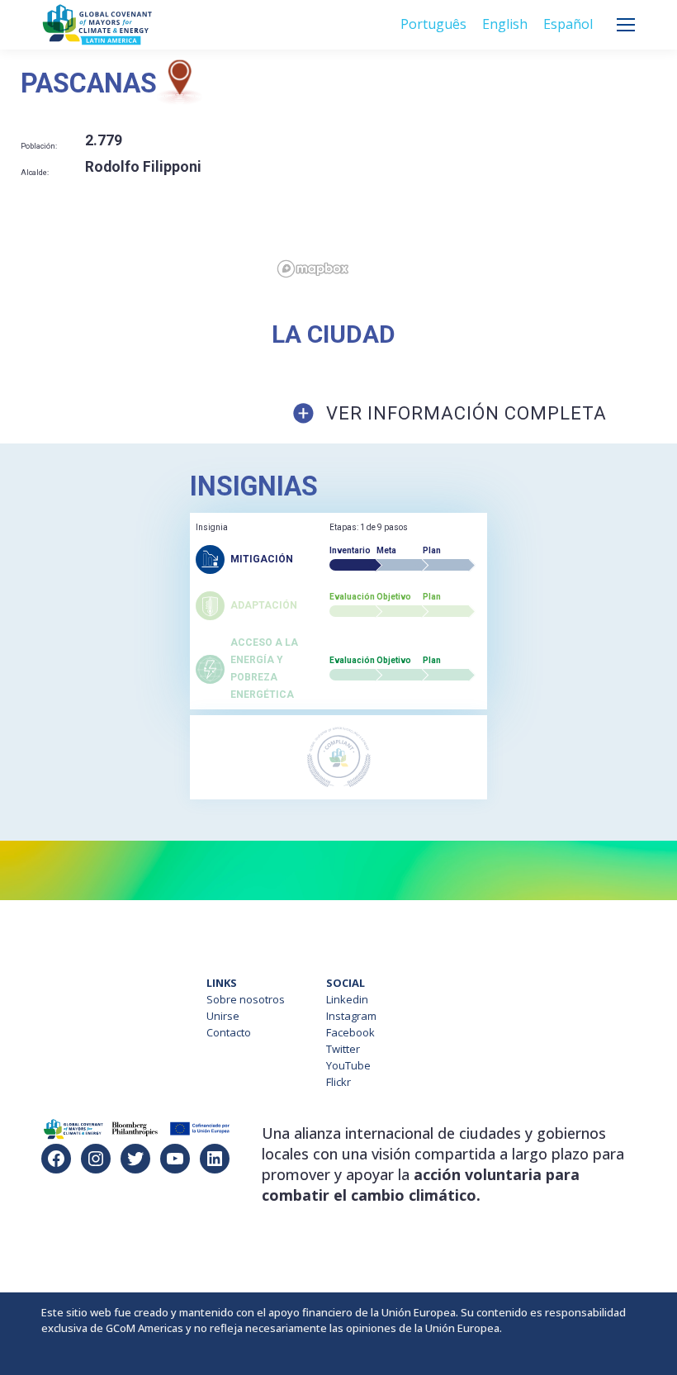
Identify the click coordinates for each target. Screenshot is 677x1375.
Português (433, 24)
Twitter (343, 1048)
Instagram (351, 1015)
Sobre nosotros (245, 999)
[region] (474, 171)
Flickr (338, 1081)
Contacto (228, 1032)
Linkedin (347, 999)
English (505, 24)
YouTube (348, 1065)
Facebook (350, 1032)
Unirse (222, 1015)
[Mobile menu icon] (626, 25)
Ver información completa (466, 413)
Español (568, 24)
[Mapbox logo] (313, 268)
